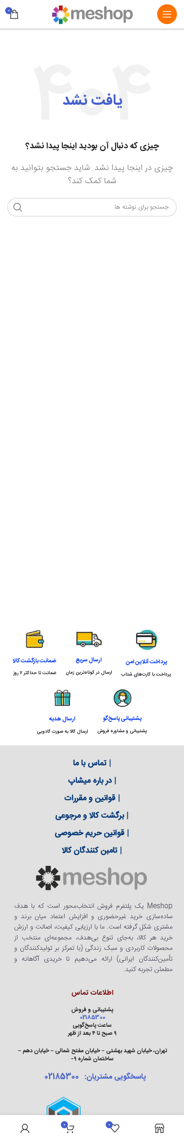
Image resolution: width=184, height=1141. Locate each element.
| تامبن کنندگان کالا (92, 850)
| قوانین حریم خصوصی (92, 833)
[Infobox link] (146, 652)
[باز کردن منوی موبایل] (167, 14)
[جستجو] (18, 207)
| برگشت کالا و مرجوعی (92, 815)
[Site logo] (92, 14)
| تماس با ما (92, 763)
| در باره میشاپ (92, 780)
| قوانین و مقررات (92, 798)
